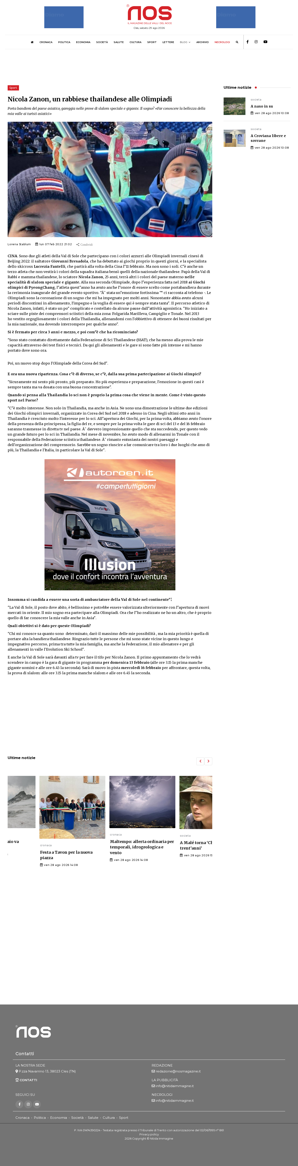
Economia (58, 1118)
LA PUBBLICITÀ (165, 1080)
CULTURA (135, 42)
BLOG (183, 42)
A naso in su (262, 106)
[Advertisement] (110, 716)
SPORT (152, 42)
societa (152, 835)
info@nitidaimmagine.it (175, 1086)
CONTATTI (28, 1080)
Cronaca (22, 1118)
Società (77, 1118)
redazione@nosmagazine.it (178, 1071)
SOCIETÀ (102, 42)
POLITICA (64, 42)
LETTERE (168, 42)
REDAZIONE (162, 1065)
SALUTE (119, 42)
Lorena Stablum (19, 244)
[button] (200, 761)
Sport (123, 1118)
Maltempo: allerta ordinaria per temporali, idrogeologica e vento (110, 847)
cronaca (14, 845)
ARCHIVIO (202, 42)
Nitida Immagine (161, 1138)
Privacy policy (149, 1134)
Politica (40, 1118)
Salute (93, 1118)
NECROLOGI (222, 42)
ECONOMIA (83, 42)
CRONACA (45, 42)
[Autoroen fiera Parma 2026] (110, 524)
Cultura (109, 1118)
